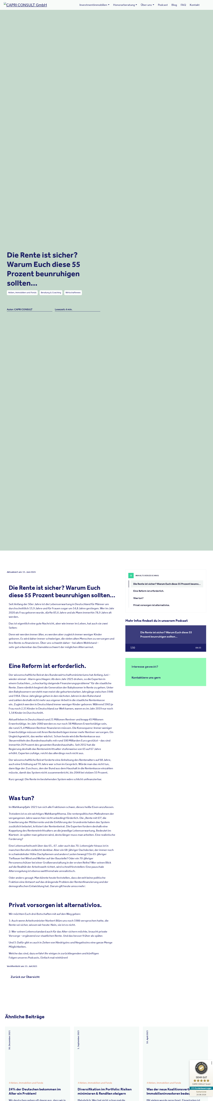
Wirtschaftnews (73, 292)
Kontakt (195, 5)
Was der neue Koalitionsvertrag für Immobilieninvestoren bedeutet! (173, 1091)
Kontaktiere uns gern (146, 677)
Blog (174, 5)
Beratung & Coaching (51, 292)
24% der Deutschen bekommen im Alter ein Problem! (35, 1091)
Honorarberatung (124, 5)
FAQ (183, 5)
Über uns (146, 5)
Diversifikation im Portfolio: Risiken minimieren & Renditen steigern (105, 1091)
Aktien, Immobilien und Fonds (22, 292)
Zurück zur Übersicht (25, 977)
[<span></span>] (206, 3)
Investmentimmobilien (93, 5)
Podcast (163, 5)
